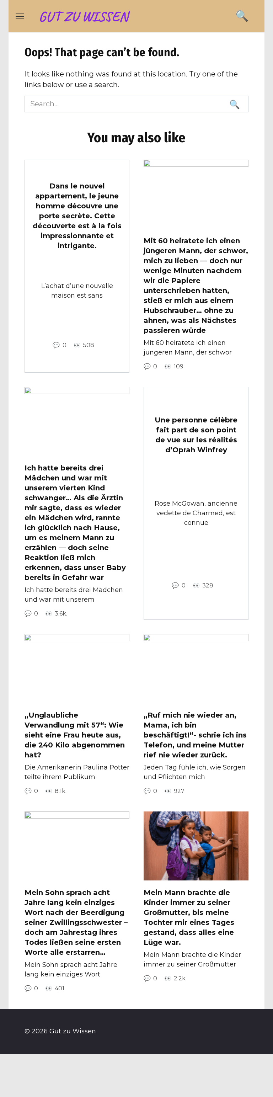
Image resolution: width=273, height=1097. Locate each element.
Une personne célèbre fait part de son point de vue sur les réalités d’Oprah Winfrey (196, 435)
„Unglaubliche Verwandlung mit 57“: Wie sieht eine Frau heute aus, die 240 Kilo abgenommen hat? (75, 735)
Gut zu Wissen (83, 16)
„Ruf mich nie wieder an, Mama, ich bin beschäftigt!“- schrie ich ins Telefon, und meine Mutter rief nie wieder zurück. (195, 735)
